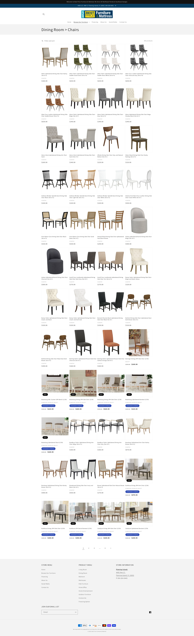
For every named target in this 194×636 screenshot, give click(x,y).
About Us (44, 580)
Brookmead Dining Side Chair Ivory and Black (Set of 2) (81, 486)
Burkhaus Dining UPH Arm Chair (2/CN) (137, 485)
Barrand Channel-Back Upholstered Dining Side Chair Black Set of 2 (110, 319)
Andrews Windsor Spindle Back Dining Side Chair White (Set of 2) (110, 196)
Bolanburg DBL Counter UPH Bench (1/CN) (54, 399)
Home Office (83, 587)
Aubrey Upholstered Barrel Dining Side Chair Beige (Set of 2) (138, 237)
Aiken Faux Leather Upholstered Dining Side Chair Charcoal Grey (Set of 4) (138, 74)
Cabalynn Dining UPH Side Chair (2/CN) (109, 528)
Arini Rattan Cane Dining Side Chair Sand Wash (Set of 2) (81, 237)
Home (43, 569)
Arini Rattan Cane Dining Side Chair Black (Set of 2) (53, 237)
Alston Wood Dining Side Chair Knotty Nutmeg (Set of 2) (136, 156)
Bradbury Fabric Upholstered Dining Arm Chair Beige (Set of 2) (81, 443)
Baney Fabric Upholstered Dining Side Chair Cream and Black (54, 319)
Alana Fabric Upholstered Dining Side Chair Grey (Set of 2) (110, 115)
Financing (44, 577)
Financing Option (84, 602)
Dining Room (83, 573)
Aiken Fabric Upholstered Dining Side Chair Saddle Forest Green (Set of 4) (82, 74)
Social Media (45, 584)
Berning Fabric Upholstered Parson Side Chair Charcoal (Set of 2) (82, 359)
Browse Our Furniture (48, 573)
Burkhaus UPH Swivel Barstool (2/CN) (80, 528)
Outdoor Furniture (85, 594)
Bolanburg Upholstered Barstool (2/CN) (137, 399)
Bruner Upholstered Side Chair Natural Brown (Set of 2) (110, 486)
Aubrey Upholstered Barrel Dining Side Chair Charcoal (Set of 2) (54, 278)
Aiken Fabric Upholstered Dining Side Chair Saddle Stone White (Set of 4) (110, 74)
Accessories (82, 598)
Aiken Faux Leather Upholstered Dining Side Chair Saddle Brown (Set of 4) (54, 115)
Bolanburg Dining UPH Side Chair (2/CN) (81, 399)
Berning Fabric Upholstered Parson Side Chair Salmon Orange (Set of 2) (110, 359)
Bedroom (82, 577)
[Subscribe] (75, 612)
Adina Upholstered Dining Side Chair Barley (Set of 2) (54, 74)
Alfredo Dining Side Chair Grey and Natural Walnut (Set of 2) (110, 156)
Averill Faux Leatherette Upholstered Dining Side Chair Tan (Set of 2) (110, 278)
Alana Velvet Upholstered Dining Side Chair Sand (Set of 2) (82, 156)
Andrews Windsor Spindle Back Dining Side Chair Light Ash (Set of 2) (82, 196)
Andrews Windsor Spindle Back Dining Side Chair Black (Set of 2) (54, 196)
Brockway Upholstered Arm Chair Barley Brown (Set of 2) (137, 443)
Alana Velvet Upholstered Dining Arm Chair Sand (54, 156)
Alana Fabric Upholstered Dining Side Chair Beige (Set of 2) (82, 115)
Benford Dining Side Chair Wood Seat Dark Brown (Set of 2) (54, 359)
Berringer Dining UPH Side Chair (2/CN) (137, 359)
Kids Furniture (83, 584)
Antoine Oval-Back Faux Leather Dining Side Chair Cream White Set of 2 (138, 196)
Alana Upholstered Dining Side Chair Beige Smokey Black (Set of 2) (138, 115)
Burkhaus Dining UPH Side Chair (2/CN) (53, 528)
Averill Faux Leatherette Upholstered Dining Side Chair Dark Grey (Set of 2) (82, 278)
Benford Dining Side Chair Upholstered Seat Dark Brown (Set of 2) (138, 319)
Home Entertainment (86, 591)
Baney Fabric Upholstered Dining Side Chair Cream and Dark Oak (82, 319)
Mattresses (82, 580)
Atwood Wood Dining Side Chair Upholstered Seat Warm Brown (110, 237)
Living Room (83, 569)
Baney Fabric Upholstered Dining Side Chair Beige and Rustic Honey (138, 278)
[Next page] (110, 548)
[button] (43, 14)
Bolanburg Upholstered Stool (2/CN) (52, 442)
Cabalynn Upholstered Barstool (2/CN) (136, 528)
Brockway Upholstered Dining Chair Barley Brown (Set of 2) (54, 486)
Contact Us (45, 587)
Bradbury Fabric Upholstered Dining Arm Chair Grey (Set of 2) (109, 443)
